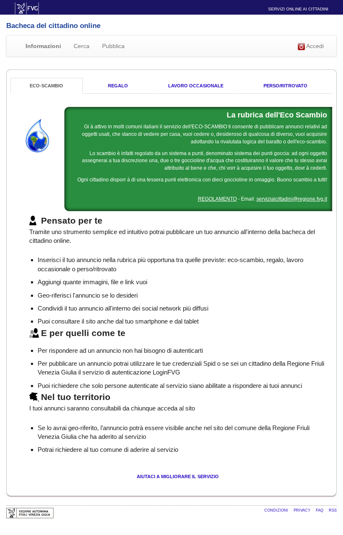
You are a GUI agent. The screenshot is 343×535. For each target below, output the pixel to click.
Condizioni (276, 510)
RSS (333, 510)
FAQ (320, 510)
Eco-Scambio (46, 85)
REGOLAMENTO (217, 199)
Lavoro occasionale (195, 85)
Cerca (82, 46)
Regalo (118, 85)
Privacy (303, 510)
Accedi (314, 46)
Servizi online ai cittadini (298, 9)
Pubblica (113, 46)
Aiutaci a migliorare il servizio (178, 476)
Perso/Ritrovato (285, 85)
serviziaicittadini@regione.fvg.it (291, 199)
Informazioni (43, 46)
